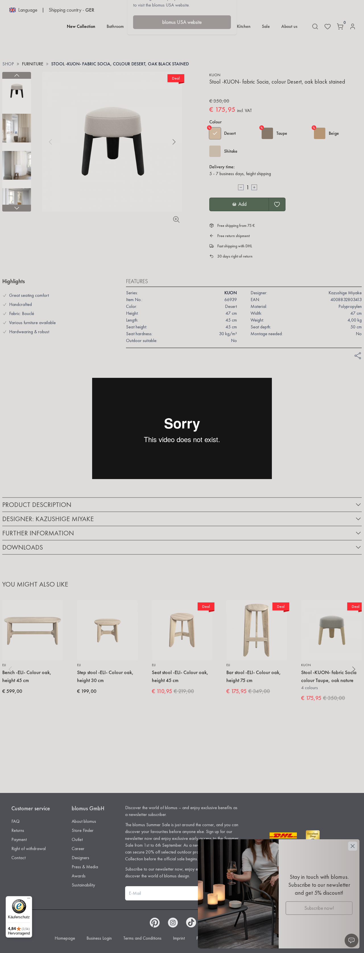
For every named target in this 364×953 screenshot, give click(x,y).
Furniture (32, 64)
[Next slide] (16, 208)
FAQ (15, 821)
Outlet (77, 839)
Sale (266, 26)
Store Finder (83, 830)
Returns (17, 830)
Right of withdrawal (28, 849)
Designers (80, 858)
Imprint (179, 938)
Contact (18, 858)
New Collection (81, 26)
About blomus (84, 821)
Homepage (65, 938)
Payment (19, 839)
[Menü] (28, 899)
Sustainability (83, 885)
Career (78, 849)
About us (289, 26)
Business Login (99, 938)
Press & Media (85, 867)
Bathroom (115, 26)
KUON (214, 74)
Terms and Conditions (142, 938)
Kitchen (244, 26)
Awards (79, 876)
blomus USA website (182, 22)
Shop (8, 64)
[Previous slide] (16, 75)
